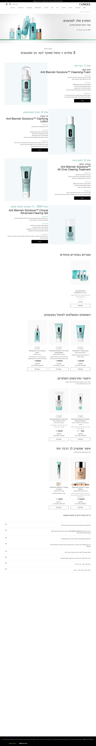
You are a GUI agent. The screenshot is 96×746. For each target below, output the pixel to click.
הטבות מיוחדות (20, 7)
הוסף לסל (80, 305)
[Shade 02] (58, 485)
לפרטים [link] (34, 1)
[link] (80, 272)
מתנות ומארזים (29, 7)
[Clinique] (85, 4)
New (84, 7)
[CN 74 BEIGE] (88, 485)
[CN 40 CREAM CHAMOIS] (79, 485)
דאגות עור (86, 11)
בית (90, 11)
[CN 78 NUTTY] (77, 485)
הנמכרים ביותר (77, 7)
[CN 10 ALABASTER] (73, 485)
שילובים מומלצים (38, 7)
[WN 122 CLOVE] (75, 485)
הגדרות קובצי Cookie (23, 743)
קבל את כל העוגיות (12, 743)
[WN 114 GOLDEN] (86, 485)
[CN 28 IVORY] (84, 485)
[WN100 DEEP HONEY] (81, 485)
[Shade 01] (60, 485)
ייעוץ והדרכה (12, 7)
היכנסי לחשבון (15, 4)
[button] (6, 4)
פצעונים (81, 11)
